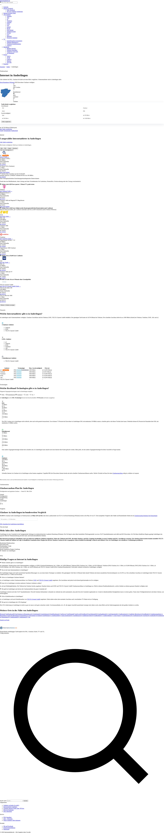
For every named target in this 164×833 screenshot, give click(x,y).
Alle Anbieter (7, 14)
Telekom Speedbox (12, 50)
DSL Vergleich (11, 10)
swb (8, 25)
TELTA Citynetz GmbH (45, 580)
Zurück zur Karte (4, 620)
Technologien (7, 130)
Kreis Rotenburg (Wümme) (7, 82)
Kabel (3, 111)
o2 (7, 19)
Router (5, 54)
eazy (8, 34)
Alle (3, 108)
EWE (8, 24)
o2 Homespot (10, 53)
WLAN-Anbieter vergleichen (15, 11)
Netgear (9, 61)
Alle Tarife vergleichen (6, 142)
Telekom (9, 16)
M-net (8, 28)
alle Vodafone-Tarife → (6, 238)
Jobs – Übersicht (7, 819)
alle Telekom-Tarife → (6, 191)
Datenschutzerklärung (9, 827)
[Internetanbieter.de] (8, 628)
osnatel (9, 27)
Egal (3, 115)
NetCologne (10, 30)
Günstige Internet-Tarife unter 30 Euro (13, 808)
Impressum (6, 829)
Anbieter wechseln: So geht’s (11, 805)
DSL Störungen (7, 811)
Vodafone (9, 21)
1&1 (8, 17)
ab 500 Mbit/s (5, 118)
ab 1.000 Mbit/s (86, 118)
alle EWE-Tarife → (5, 216)
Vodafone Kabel (11, 31)
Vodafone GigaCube (12, 51)
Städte (8, 67)
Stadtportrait (14, 130)
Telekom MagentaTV (12, 42)
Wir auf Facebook (8, 826)
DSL (84, 111)
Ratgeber (5, 64)
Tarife (1, 130)
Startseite (5, 7)
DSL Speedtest (7, 817)
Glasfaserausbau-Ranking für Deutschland (145, 515)
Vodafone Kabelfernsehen (14, 44)
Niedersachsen (4, 71)
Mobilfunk (6, 47)
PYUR (9, 33)
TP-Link (9, 62)
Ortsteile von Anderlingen (8, 550)
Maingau (9, 36)
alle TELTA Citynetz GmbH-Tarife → (10, 286)
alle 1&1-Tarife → (5, 262)
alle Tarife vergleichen (6, 129)
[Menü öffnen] (0, 4)
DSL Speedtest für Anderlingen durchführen (12, 524)
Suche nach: (3, 800)
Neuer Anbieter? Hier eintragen (11, 820)
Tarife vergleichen (6, 121)
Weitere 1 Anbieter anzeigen (8, 305)
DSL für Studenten (8, 810)
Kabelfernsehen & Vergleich (14, 41)
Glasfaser (85, 108)
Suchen (26, 800)
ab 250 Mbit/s (86, 115)
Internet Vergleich (8, 8)
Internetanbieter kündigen (10, 807)
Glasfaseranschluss (118, 473)
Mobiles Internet (11, 48)
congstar (9, 22)
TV (4, 39)
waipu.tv (9, 45)
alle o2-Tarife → (4, 157)
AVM (8, 58)
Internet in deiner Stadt (9, 13)
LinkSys (9, 59)
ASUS (8, 56)
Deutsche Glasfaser (12, 37)
